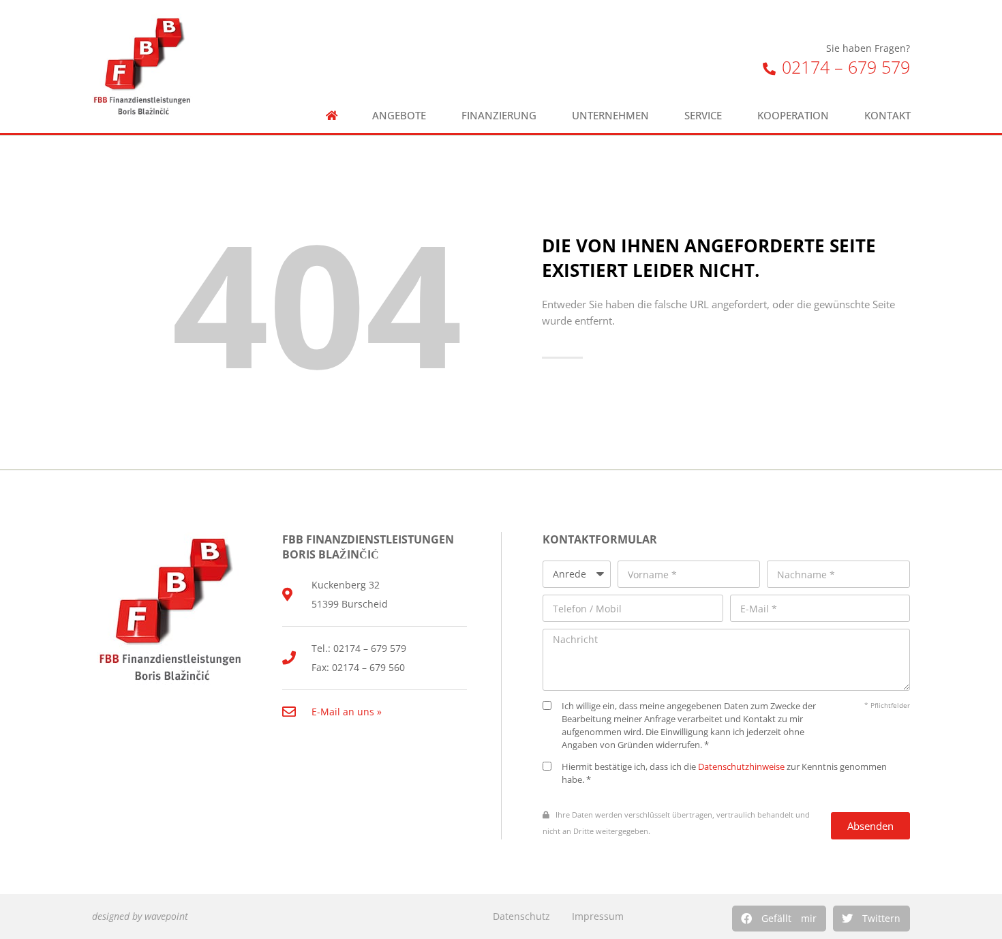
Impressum (598, 916)
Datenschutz (521, 916)
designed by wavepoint (140, 916)
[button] (779, 918)
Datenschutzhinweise (741, 767)
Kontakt (887, 115)
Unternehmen (610, 115)
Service (703, 115)
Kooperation (793, 115)
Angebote (399, 115)
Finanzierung (498, 115)
